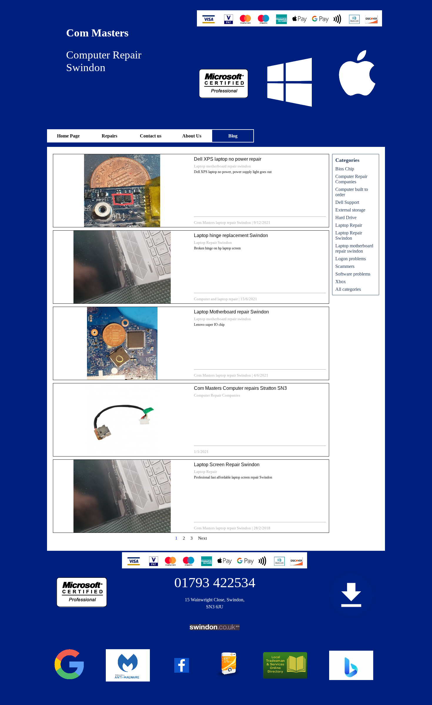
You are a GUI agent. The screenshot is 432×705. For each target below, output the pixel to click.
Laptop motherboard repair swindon (222, 166)
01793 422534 (214, 582)
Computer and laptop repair (216, 299)
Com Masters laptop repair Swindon (222, 222)
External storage (350, 209)
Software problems (352, 273)
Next (202, 538)
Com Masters (97, 33)
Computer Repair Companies (217, 395)
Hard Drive (345, 217)
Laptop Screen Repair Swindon (226, 464)
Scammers (344, 266)
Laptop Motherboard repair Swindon (231, 311)
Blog (232, 135)
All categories (348, 289)
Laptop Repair (205, 471)
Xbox (340, 281)
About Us (191, 135)
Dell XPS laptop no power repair (227, 159)
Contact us (150, 135)
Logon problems (350, 258)
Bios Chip (344, 168)
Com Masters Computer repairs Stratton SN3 (240, 388)
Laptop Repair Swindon (213, 242)
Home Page (68, 135)
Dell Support (347, 202)
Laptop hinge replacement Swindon (231, 235)
